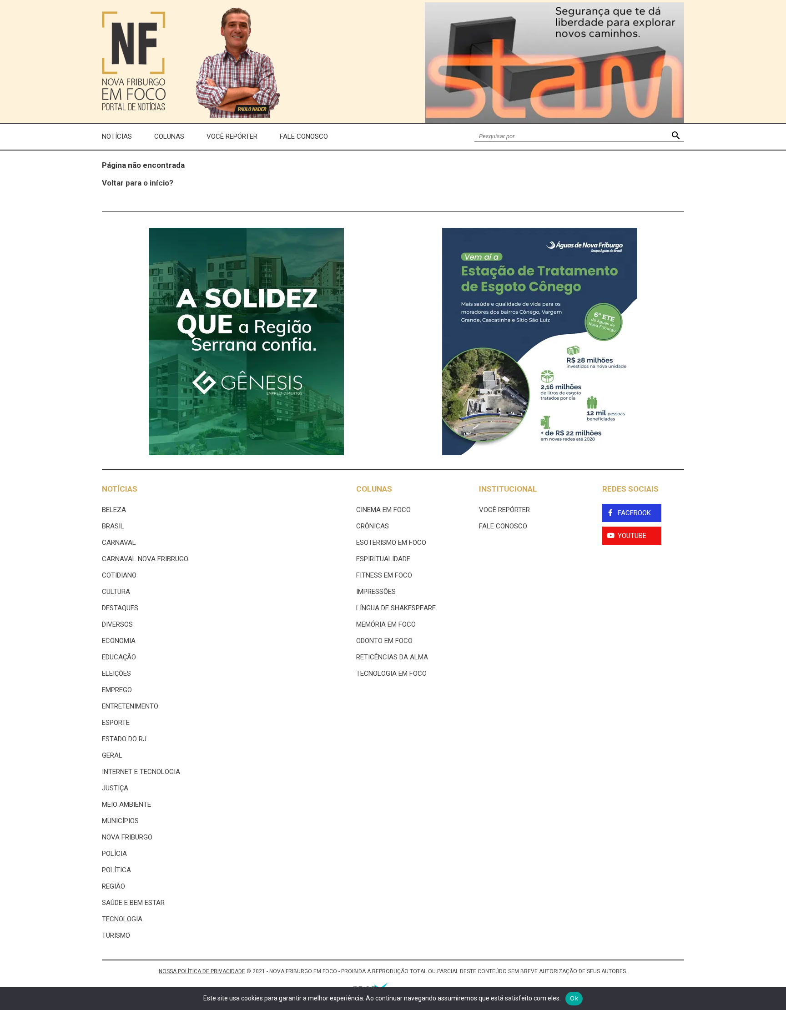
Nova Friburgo (127, 837)
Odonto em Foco (384, 641)
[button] (675, 136)
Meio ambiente (126, 804)
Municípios (120, 821)
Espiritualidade (383, 559)
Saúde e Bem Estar (133, 903)
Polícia (114, 853)
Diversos (117, 624)
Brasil (113, 526)
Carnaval (119, 542)
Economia (119, 641)
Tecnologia (122, 919)
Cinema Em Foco (383, 510)
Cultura (116, 592)
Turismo (116, 935)
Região (113, 886)
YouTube (632, 536)
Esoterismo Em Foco (391, 542)
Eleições (116, 673)
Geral (112, 755)
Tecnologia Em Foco (391, 673)
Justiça (115, 788)
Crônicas (372, 526)
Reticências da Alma (392, 657)
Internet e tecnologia (141, 772)
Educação (119, 657)
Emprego (117, 690)
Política (116, 870)
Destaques (120, 608)
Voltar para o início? (137, 182)
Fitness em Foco (384, 575)
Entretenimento (130, 706)
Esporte (116, 723)
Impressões (376, 592)
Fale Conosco (304, 136)
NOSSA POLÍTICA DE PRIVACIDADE (202, 971)
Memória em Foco (386, 624)
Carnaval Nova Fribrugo (145, 559)
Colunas (169, 136)
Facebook (634, 513)
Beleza (114, 510)
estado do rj (124, 739)
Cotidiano (119, 575)
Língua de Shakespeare (396, 608)
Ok (574, 998)
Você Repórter (232, 136)
